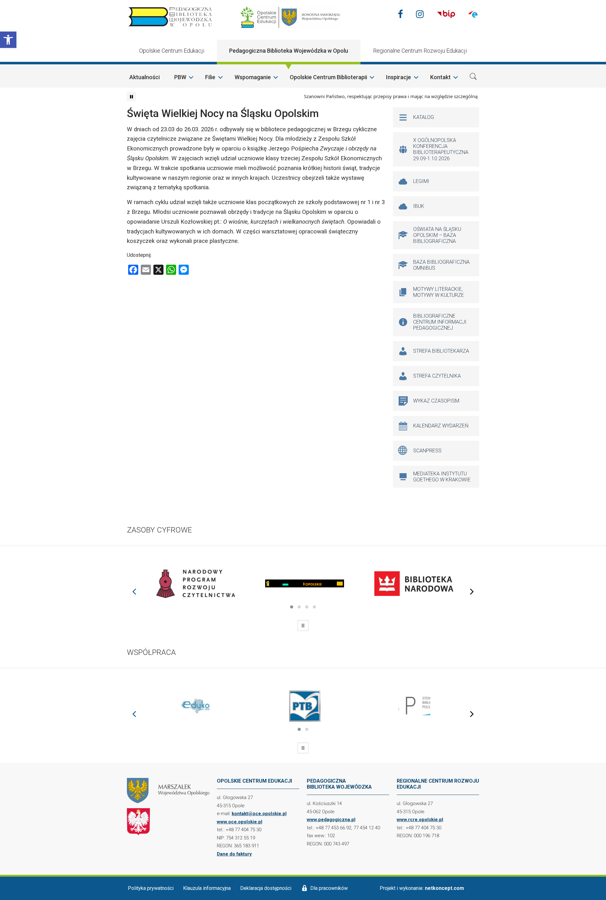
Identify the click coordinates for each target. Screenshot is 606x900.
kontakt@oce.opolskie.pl (259, 813)
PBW (180, 77)
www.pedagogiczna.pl (331, 819)
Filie (210, 77)
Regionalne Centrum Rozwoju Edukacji (420, 50)
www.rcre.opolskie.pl (420, 819)
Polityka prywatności (151, 888)
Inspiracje (398, 77)
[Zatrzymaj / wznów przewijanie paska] (131, 96)
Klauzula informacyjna (207, 888)
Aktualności (144, 77)
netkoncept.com (444, 888)
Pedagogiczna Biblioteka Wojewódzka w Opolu (288, 50)
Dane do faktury (234, 854)
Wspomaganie (253, 77)
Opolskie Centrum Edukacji (171, 50)
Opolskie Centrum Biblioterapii (328, 77)
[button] (8, 40)
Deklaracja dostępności (265, 888)
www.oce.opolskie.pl (239, 822)
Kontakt (440, 77)
